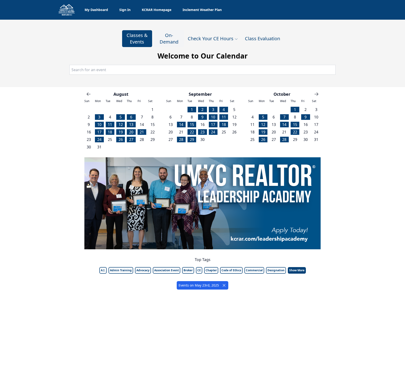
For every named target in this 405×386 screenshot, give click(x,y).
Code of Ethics (231, 270)
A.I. (103, 270)
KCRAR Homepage (156, 9)
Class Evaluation (262, 38)
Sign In (125, 9)
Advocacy (143, 270)
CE (199, 270)
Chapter (211, 270)
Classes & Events (137, 38)
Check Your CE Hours (210, 38)
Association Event (166, 270)
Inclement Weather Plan (202, 9)
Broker (188, 270)
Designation (276, 270)
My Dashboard (96, 9)
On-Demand (169, 38)
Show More (296, 270)
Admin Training (121, 270)
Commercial (254, 270)
